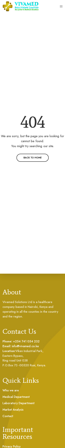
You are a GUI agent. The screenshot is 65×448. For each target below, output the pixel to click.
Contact (7, 416)
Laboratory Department (18, 403)
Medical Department (16, 397)
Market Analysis (13, 409)
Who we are (10, 390)
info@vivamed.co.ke (25, 346)
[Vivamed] (20, 6)
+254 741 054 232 (26, 341)
